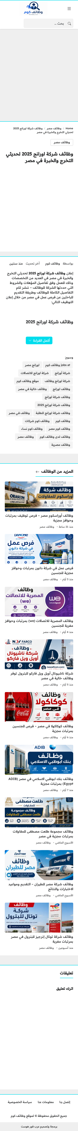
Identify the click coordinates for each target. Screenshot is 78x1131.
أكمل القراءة (41, 340)
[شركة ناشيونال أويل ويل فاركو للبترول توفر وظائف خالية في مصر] (39, 663)
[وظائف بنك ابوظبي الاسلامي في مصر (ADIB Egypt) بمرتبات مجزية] (39, 769)
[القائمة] (69, 9)
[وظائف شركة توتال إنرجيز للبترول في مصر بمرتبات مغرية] (39, 927)
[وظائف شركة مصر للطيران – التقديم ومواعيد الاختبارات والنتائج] (39, 874)
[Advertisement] (39, 73)
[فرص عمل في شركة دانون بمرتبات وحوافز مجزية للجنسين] (39, 558)
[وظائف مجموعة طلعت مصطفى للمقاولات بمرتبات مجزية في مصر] (39, 821)
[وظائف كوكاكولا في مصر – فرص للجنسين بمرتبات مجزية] (39, 716)
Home (69, 128)
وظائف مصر (54, 128)
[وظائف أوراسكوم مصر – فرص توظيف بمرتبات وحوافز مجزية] (39, 505)
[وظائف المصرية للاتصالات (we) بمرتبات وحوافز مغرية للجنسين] (39, 611)
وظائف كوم (52, 263)
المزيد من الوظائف (57, 471)
